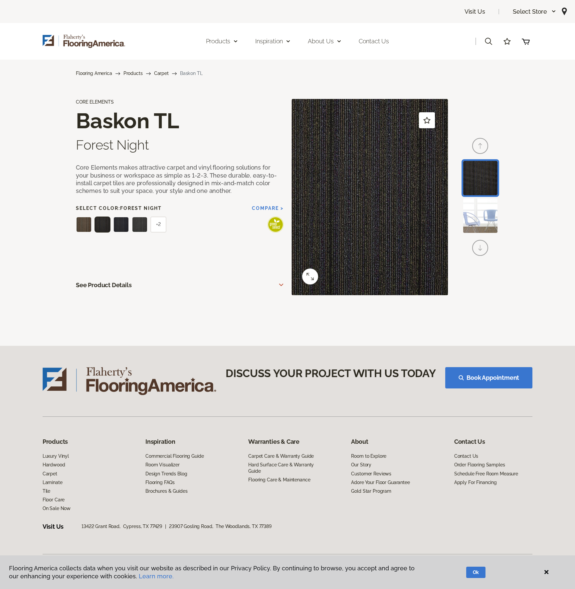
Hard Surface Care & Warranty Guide (281, 467)
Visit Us (475, 11)
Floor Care (54, 499)
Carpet (161, 73)
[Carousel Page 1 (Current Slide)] (480, 178)
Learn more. (156, 576)
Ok (476, 572)
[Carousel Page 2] (480, 216)
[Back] (480, 146)
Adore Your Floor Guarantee (380, 482)
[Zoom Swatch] (310, 277)
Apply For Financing (475, 482)
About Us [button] (321, 41)
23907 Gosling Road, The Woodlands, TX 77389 (220, 526)
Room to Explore (368, 456)
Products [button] (218, 41)
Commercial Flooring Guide (174, 456)
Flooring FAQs (160, 482)
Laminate (53, 482)
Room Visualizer (162, 464)
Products (133, 73)
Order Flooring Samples (479, 464)
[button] (534, 11)
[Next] (480, 248)
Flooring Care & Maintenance (279, 479)
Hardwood (54, 464)
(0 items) (526, 41)
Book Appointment (493, 377)
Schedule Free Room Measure (486, 473)
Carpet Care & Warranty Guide (281, 456)
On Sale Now (57, 508)
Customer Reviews (371, 473)
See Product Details (104, 285)
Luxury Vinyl (56, 456)
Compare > (268, 208)
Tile (46, 491)
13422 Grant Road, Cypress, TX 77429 (122, 526)
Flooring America (94, 73)
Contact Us (374, 41)
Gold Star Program (371, 491)
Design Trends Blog (166, 473)
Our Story (361, 464)
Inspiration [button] (269, 41)
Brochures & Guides (166, 491)
